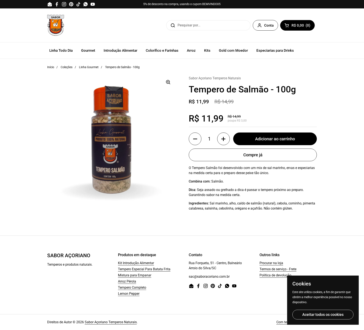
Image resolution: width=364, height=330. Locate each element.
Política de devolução (275, 275)
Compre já (252, 154)
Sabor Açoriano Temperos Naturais (111, 322)
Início (50, 67)
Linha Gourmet (89, 67)
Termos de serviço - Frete (278, 269)
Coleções (66, 67)
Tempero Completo (132, 287)
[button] (195, 139)
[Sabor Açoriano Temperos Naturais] (55, 25)
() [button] (302, 26)
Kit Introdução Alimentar (136, 263)
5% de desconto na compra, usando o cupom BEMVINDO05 (182, 4)
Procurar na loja (271, 263)
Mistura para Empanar (134, 275)
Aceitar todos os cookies (323, 314)
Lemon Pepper (128, 294)
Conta (269, 25)
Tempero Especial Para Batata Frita (144, 269)
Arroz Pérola (127, 281)
